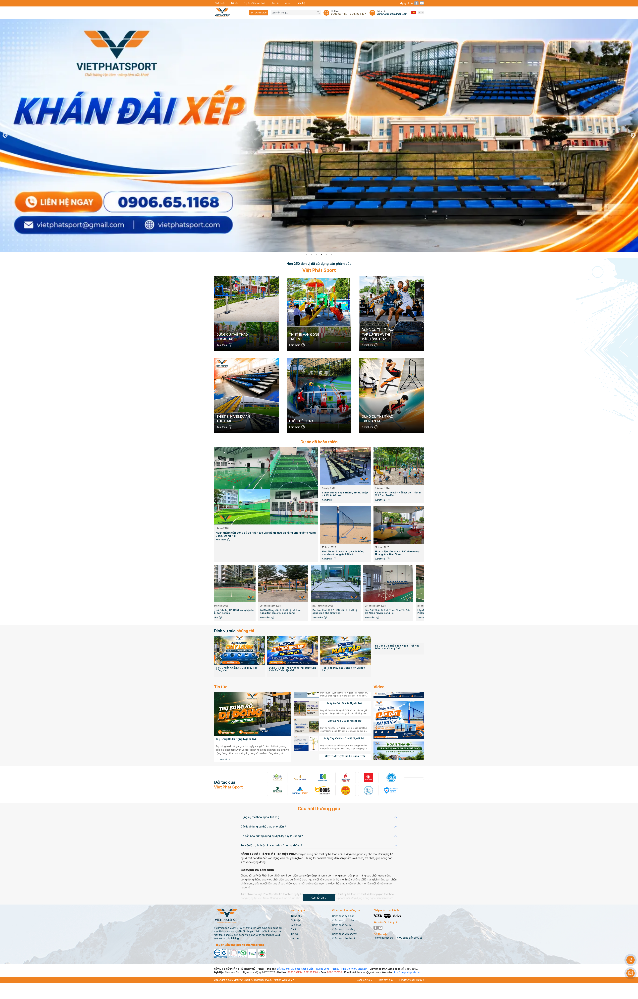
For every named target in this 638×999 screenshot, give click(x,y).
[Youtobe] (422, 3)
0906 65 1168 (339, 14)
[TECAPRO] (368, 777)
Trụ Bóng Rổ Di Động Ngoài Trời (236, 739)
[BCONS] (277, 790)
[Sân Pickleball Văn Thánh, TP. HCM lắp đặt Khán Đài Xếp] (345, 466)
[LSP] (391, 775)
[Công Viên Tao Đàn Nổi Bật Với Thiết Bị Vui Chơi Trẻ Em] (398, 466)
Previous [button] (5, 135)
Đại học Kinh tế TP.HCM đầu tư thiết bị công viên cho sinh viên (386, 611)
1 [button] (306, 254)
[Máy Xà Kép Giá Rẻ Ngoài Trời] (306, 736)
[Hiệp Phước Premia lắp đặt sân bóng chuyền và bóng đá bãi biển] (345, 525)
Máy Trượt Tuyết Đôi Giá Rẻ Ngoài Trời (344, 696)
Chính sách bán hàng (343, 929)
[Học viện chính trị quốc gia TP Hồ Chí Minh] (300, 790)
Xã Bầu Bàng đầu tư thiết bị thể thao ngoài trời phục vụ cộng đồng (331, 611)
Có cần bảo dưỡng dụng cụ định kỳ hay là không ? (272, 836)
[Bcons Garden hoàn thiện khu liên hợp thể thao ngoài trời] (229, 583)
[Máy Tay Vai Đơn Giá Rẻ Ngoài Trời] (306, 753)
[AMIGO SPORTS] (368, 790)
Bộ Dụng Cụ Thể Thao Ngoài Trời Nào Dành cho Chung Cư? (291, 669)
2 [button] (311, 254)
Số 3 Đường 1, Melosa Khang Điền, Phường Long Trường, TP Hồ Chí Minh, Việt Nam (322, 968)
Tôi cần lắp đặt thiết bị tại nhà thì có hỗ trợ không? (271, 845)
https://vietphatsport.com (406, 972)
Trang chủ (296, 915)
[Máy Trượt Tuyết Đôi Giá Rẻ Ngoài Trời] (306, 701)
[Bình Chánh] (414, 775)
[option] (319, 135)
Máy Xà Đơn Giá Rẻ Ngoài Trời (344, 713)
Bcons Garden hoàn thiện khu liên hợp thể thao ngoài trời (228, 611)
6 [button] (331, 254)
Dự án (294, 929)
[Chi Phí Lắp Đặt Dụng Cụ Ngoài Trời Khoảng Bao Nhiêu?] (398, 637)
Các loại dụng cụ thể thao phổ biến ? (263, 826)
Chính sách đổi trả (342, 924)
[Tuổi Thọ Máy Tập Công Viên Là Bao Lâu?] (239, 650)
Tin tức (275, 3)
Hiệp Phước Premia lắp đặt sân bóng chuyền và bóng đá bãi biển (343, 553)
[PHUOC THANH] (323, 777)
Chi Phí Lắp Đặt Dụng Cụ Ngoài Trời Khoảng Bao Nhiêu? (396, 643)
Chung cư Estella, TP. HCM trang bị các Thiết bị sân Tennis (282, 611)
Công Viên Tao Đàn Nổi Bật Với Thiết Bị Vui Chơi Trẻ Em (398, 494)
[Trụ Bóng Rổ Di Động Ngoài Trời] (252, 714)
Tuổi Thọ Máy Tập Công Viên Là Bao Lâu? (237, 669)
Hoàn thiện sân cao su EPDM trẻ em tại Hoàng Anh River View (397, 553)
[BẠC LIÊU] (391, 782)
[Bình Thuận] (323, 790)
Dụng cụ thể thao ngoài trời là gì (260, 817)
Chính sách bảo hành (343, 920)
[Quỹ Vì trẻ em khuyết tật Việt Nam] (345, 790)
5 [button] (326, 254)
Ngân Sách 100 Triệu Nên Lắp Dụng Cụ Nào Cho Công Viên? (345, 643)
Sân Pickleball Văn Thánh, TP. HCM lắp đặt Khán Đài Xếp (345, 494)
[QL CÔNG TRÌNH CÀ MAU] (345, 777)
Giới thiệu (220, 3)
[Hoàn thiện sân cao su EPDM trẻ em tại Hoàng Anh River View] (398, 525)
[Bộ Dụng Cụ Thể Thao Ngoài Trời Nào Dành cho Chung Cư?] (292, 650)
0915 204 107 (358, 14)
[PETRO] (300, 777)
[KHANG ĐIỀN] (277, 777)
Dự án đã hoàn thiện (255, 3)
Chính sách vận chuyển (344, 933)
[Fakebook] (416, 3)
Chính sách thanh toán (344, 938)
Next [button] (633, 135)
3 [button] (316, 254)
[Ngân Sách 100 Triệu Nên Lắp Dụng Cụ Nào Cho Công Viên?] (345, 637)
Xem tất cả (225, 759)
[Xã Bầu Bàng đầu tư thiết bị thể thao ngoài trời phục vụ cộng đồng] (334, 583)
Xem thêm (221, 539)
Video (288, 3)
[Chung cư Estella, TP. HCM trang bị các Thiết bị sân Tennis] (282, 583)
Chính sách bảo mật (343, 915)
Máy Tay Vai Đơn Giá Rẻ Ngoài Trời (344, 748)
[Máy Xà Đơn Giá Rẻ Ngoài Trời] (306, 718)
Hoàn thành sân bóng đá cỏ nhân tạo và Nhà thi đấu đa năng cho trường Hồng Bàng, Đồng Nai (266, 534)
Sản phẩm (296, 924)
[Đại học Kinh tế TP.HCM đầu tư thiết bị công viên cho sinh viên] (387, 583)
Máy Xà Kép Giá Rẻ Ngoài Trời (344, 731)
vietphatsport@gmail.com (392, 14)
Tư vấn (234, 3)
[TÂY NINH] (414, 782)
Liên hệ (301, 3)
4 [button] (321, 254)
